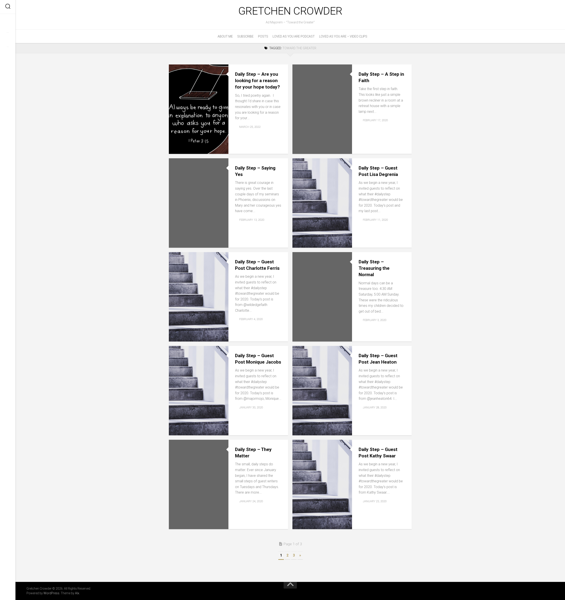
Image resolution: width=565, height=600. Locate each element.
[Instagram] (7, 53)
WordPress (51, 593)
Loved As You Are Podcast (294, 36)
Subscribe (245, 36)
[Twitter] (7, 39)
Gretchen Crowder (290, 11)
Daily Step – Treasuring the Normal (374, 268)
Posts (263, 36)
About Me (225, 36)
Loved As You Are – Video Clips (343, 36)
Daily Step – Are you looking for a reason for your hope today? (257, 81)
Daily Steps (181, 149)
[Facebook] (7, 25)
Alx (77, 593)
